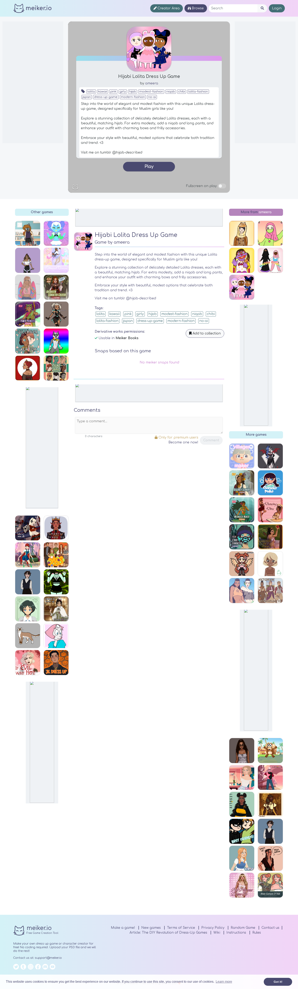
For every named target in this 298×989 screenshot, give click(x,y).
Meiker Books (127, 338)
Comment (211, 440)
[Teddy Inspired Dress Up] (241, 233)
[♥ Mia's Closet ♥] (241, 750)
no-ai (152, 97)
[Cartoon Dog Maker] (270, 750)
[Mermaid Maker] (241, 509)
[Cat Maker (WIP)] (27, 635)
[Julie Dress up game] (27, 260)
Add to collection (206, 333)
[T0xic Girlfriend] (56, 581)
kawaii (102, 91)
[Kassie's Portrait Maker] (56, 368)
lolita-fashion (198, 91)
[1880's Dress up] (56, 608)
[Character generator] (270, 777)
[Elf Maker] (270, 804)
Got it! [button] (278, 981)
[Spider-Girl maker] (27, 528)
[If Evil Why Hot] (27, 662)
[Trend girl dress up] (241, 804)
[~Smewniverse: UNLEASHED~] (56, 233)
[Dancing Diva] (270, 509)
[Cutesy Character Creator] (270, 482)
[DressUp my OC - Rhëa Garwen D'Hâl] (270, 885)
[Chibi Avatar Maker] (241, 563)
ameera (151, 83)
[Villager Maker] (241, 456)
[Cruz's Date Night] (270, 858)
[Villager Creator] (27, 341)
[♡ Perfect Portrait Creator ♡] (27, 368)
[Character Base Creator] (270, 563)
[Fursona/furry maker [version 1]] (56, 341)
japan (87, 97)
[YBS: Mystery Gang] (56, 554)
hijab (132, 91)
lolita (91, 91)
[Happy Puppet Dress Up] (241, 260)
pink (113, 91)
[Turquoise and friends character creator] (27, 233)
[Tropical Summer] (27, 287)
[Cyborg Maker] (56, 314)
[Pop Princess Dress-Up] (241, 885)
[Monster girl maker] (270, 456)
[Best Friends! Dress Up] (241, 831)
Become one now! (183, 442)
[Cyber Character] (241, 536)
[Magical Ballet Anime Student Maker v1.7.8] (27, 608)
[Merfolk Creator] (241, 590)
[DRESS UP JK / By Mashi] (56, 662)
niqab (170, 91)
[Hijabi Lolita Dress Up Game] (241, 287)
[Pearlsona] (56, 635)
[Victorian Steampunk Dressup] (270, 590)
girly (123, 91)
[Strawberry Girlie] (270, 233)
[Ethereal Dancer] (56, 260)
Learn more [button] (224, 981)
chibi (181, 91)
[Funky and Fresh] (27, 581)
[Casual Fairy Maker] (27, 554)
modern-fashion (133, 97)
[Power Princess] (27, 314)
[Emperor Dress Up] (56, 528)
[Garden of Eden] (270, 536)
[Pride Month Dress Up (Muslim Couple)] (270, 260)
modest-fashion (151, 91)
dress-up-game (106, 97)
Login (277, 8)
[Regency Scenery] (241, 482)
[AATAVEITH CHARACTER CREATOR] (56, 287)
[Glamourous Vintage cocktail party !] (241, 777)
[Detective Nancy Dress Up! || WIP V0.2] (241, 858)
